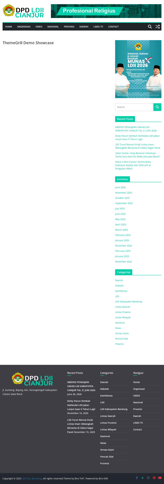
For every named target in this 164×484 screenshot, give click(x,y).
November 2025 (123, 192)
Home (8, 26)
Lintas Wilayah (123, 317)
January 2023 (122, 256)
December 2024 (123, 245)
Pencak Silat (121, 338)
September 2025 (124, 203)
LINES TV (98, 26)
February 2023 (123, 250)
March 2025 (121, 229)
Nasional (53, 26)
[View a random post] (157, 27)
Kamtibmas (121, 290)
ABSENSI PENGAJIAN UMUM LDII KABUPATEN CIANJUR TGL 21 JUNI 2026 (81, 386)
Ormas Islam (122, 333)
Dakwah (119, 285)
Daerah (83, 26)
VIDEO (39, 26)
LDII (117, 296)
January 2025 (122, 240)
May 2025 (120, 219)
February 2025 (123, 235)
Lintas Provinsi (123, 312)
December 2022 (123, 261)
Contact (113, 26)
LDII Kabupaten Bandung (128, 301)
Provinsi (69, 26)
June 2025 (120, 213)
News (118, 328)
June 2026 (120, 187)
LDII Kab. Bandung (32, 478)
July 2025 (120, 208)
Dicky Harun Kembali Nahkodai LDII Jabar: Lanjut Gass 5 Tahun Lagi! (81, 404)
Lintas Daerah (122, 306)
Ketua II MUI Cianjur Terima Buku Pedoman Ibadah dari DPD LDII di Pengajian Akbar (133, 165)
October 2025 (122, 197)
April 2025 (120, 224)
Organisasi (23, 26)
